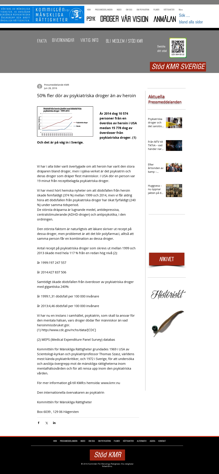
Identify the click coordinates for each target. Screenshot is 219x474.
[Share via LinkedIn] (54, 422)
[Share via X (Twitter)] (46, 422)
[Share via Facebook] (38, 422)
